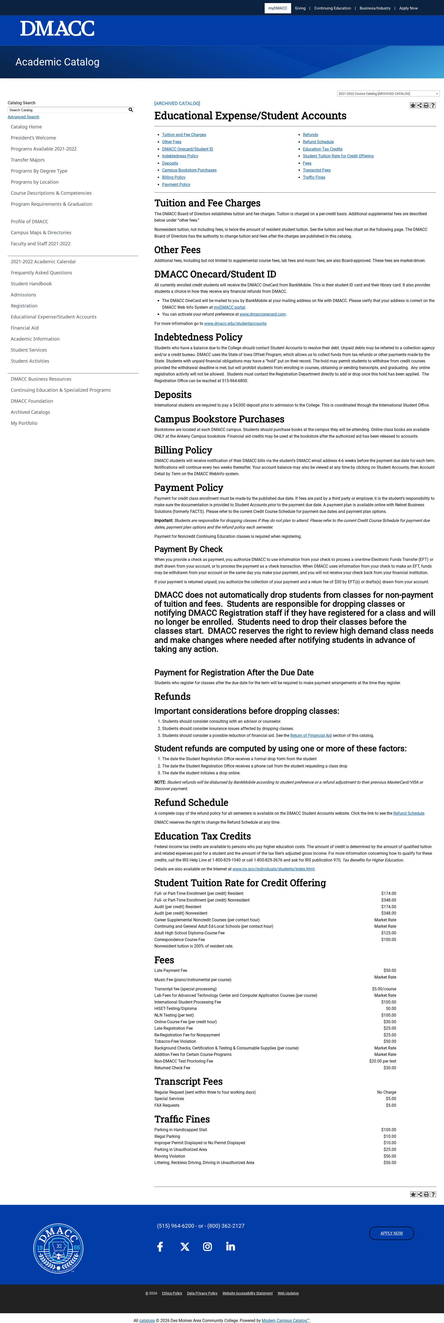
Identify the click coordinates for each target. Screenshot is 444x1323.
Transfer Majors (28, 160)
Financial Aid (25, 328)
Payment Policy (176, 184)
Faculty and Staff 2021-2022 (40, 243)
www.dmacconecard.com (263, 314)
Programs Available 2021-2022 (44, 149)
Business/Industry (375, 8)
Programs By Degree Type (39, 171)
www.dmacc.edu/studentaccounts (235, 323)
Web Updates (288, 1293)
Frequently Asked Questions (41, 272)
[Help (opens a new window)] (433, 105)
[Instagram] (209, 1248)
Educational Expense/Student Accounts (54, 317)
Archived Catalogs (30, 412)
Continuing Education (332, 8)
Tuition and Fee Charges (184, 134)
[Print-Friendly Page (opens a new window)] (426, 105)
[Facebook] (163, 1248)
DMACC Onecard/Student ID (187, 149)
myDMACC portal (229, 307)
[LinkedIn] (232, 1248)
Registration (24, 306)
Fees (307, 163)
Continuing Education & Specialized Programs (61, 390)
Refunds (310, 134)
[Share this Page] (419, 105)
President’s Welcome (33, 138)
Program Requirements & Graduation (51, 204)
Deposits (170, 163)
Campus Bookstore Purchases (189, 170)
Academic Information (35, 339)
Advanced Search (23, 117)
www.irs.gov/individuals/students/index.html (273, 869)
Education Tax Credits (323, 149)
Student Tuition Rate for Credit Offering (338, 156)
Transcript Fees (317, 170)
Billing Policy (174, 177)
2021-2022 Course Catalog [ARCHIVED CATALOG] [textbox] (374, 94)
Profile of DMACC (29, 221)
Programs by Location (35, 182)
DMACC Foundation (32, 401)
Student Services (29, 350)
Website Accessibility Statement (248, 1293)
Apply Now (408, 8)
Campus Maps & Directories (41, 232)
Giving (300, 8)
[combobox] (388, 93)
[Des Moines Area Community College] (57, 31)
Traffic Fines (314, 177)
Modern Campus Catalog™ (286, 1320)
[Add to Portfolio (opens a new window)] (413, 105)
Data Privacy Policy (202, 1293)
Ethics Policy (172, 1293)
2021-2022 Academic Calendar (43, 261)
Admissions (23, 295)
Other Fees (171, 141)
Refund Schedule (318, 141)
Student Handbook (31, 283)
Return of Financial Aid (311, 735)
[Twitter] (186, 1246)
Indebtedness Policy (180, 156)
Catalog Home (26, 127)
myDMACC (278, 8)
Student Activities (30, 361)
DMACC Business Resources (41, 379)
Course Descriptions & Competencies (51, 193)
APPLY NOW (392, 1233)
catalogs (147, 1320)
